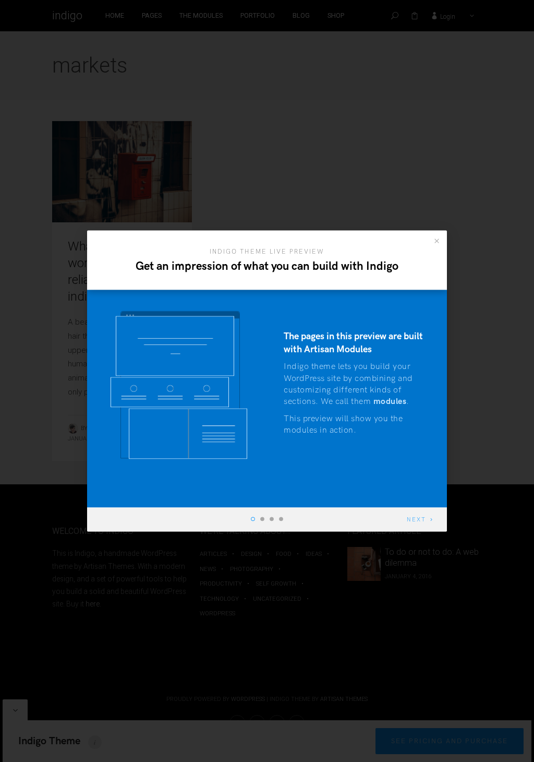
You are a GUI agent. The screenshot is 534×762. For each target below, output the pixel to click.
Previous (125, 520)
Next (416, 520)
